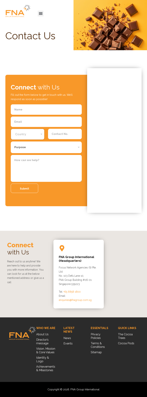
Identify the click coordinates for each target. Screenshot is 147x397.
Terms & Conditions (98, 345)
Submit (24, 188)
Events (68, 343)
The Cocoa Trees (125, 336)
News (67, 338)
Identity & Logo (42, 359)
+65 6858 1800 (72, 291)
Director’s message (42, 341)
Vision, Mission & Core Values (45, 350)
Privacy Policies (96, 336)
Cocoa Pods (126, 343)
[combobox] (27, 134)
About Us (42, 334)
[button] (41, 13)
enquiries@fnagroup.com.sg (75, 300)
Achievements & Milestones (45, 368)
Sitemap (96, 352)
